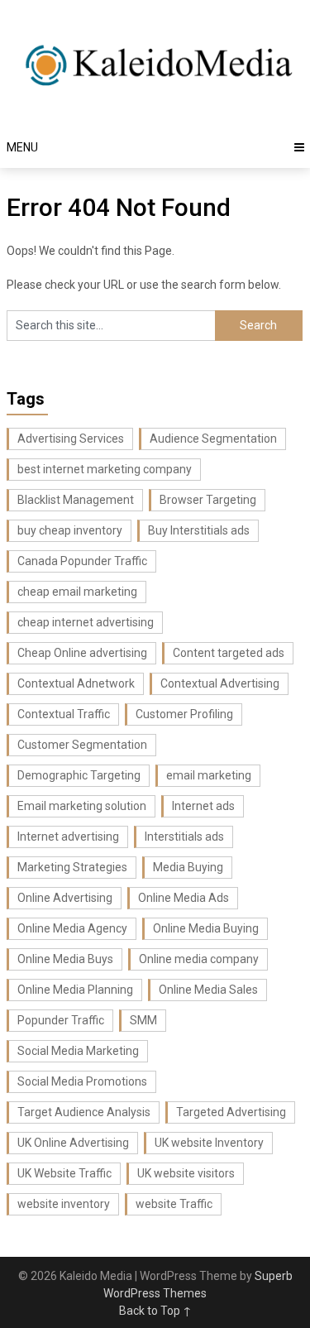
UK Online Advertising (73, 1142)
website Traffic (174, 1204)
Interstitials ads (184, 836)
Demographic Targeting (79, 775)
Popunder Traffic (60, 1020)
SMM (143, 1020)
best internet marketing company (104, 469)
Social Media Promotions (82, 1081)
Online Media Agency (72, 928)
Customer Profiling (184, 714)
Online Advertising (64, 897)
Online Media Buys (65, 959)
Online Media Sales (208, 989)
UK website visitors (186, 1173)
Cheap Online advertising (82, 652)
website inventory (63, 1204)
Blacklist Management (75, 499)
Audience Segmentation (213, 438)
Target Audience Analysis (83, 1112)
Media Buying (188, 867)
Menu (22, 147)
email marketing (208, 775)
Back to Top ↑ (155, 1310)
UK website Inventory (209, 1142)
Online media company (199, 959)
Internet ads (203, 806)
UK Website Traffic (64, 1173)
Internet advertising (68, 836)
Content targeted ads (228, 652)
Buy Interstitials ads (199, 530)
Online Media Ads (183, 897)
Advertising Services (70, 438)
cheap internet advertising (85, 622)
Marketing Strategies (72, 867)
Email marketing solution (81, 806)
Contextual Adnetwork (76, 683)
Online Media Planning (75, 989)
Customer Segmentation (82, 744)
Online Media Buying (206, 928)
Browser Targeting (208, 499)
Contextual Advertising (219, 683)
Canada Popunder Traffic (82, 561)
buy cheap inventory (69, 530)
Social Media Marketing (78, 1050)
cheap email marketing (77, 591)
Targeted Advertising (231, 1112)
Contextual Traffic (63, 714)
